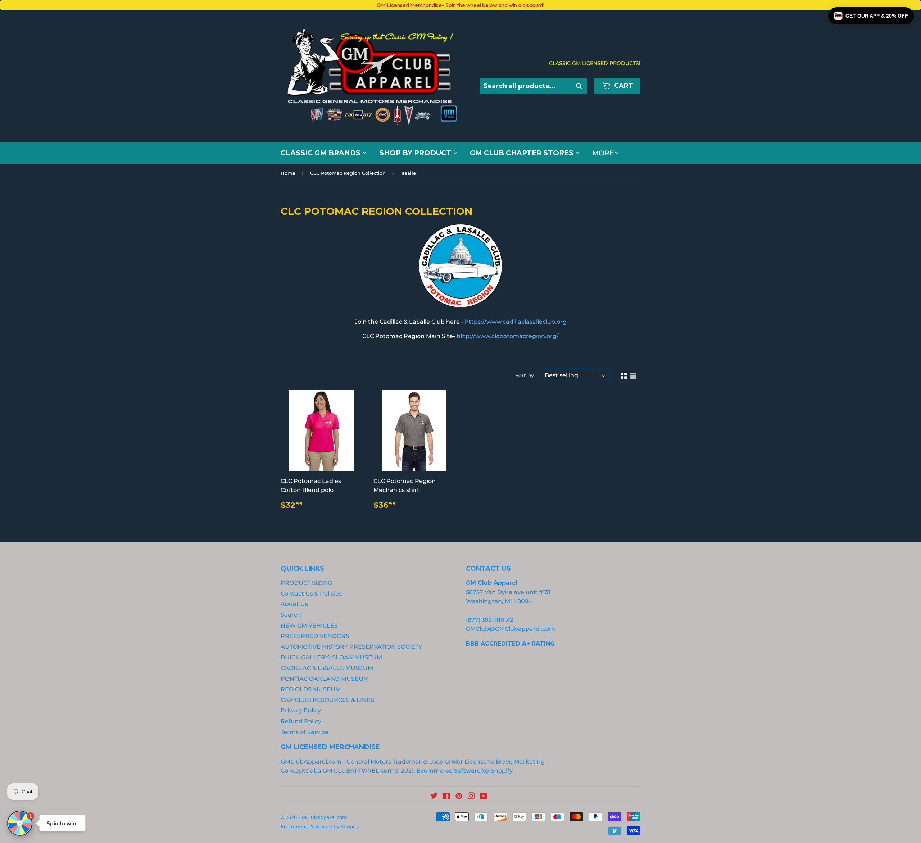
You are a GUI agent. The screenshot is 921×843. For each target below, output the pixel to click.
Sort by (524, 375)
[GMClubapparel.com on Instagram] (471, 796)
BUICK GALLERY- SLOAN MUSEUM (331, 657)
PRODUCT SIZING (306, 582)
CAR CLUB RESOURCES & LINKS (328, 700)
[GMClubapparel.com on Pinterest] (459, 796)
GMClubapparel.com (322, 817)
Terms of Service (304, 732)
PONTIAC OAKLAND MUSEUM (325, 678)
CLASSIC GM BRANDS (321, 153)
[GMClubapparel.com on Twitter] (433, 796)
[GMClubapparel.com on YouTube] (483, 796)
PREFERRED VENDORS (315, 636)
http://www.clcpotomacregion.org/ (508, 336)
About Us (294, 604)
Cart (622, 86)
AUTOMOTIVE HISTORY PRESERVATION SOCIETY (351, 646)
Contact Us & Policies (311, 593)
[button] (871, 15)
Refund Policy (301, 721)
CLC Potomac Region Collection (348, 173)
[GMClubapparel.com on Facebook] (446, 796)
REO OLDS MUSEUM (311, 689)
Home (288, 173)
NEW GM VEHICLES (309, 625)
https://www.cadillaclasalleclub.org (516, 321)
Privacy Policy (301, 710)
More (603, 153)
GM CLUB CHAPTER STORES (522, 153)
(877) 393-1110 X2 (489, 619)
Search (291, 614)
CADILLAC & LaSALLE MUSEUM (327, 668)
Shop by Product (416, 153)
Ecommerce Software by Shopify (465, 770)
